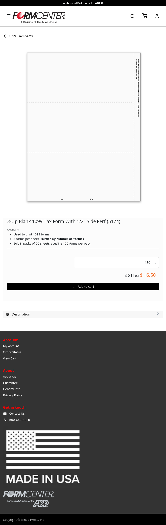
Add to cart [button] (85, 286)
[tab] (83, 314)
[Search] (132, 16)
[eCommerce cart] (144, 16)
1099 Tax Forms (20, 36)
